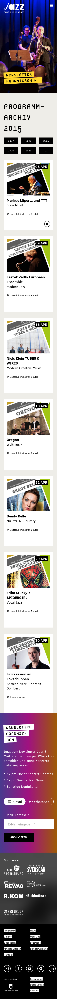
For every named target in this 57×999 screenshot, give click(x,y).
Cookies (34, 990)
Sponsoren (10, 942)
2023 (28, 150)
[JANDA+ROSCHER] (11, 988)
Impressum (36, 979)
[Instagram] (7, 968)
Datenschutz (37, 984)
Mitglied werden (12, 948)
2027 (11, 140)
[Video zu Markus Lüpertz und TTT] (47, 224)
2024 (11, 150)
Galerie (8, 936)
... (46, 150)
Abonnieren (18, 837)
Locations (35, 942)
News (33, 930)
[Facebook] (18, 968)
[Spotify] (40, 968)
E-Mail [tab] (17, 801)
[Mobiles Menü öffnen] (51, 5)
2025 (46, 140)
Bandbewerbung (39, 948)
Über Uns (35, 936)
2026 (28, 140)
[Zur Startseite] (14, 7)
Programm (9, 930)
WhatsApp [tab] (42, 801)
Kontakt (8, 954)
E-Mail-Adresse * (16, 814)
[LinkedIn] (52, 968)
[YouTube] (29, 968)
